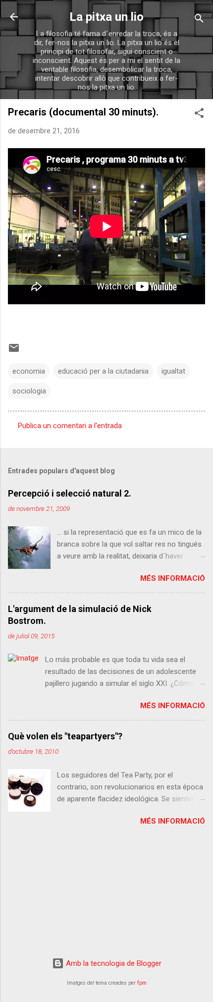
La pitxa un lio (106, 17)
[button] (199, 114)
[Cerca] (199, 20)
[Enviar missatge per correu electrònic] (14, 351)
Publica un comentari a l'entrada (70, 425)
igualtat (173, 371)
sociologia (29, 391)
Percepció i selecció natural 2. (69, 493)
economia (28, 371)
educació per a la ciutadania (103, 371)
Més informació (172, 578)
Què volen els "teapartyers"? (65, 736)
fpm (142, 983)
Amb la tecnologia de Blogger (112, 963)
